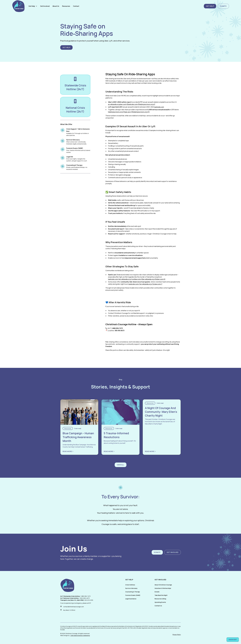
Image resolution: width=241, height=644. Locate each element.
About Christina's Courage (163, 585)
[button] (33, 6)
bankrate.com (159, 107)
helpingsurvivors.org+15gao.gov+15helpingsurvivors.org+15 (128, 112)
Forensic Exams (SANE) (132, 595)
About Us (56, 6)
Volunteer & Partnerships (163, 588)
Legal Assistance (130, 599)
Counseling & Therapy (132, 592)
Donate (223, 6)
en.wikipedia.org (113, 104)
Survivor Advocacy (131, 588)
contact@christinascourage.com (73, 607)
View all (120, 465)
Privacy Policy (177, 634)
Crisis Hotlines (130, 585)
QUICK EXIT (233, 640)
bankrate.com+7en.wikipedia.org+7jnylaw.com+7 (145, 284)
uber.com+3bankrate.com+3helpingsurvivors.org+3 (137, 104)
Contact (76, 6)
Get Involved (45, 6)
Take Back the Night (161, 595)
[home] (18, 6)
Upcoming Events (160, 602)
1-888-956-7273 (85, 596)
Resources (66, 6)
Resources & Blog (160, 599)
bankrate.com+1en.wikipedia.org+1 (120, 279)
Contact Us (158, 606)
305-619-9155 (88, 600)
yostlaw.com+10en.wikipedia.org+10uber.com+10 (148, 279)
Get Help (210, 6)
